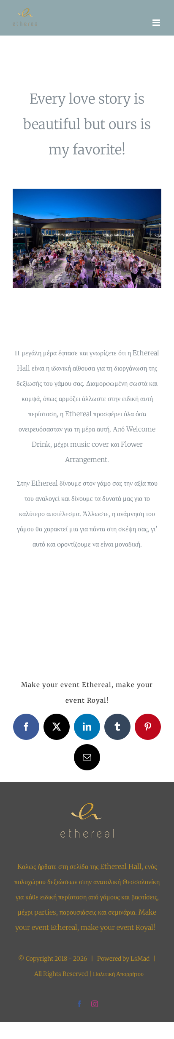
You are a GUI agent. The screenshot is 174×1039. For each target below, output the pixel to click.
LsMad (140, 958)
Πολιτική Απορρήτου (118, 974)
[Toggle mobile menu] (156, 22)
